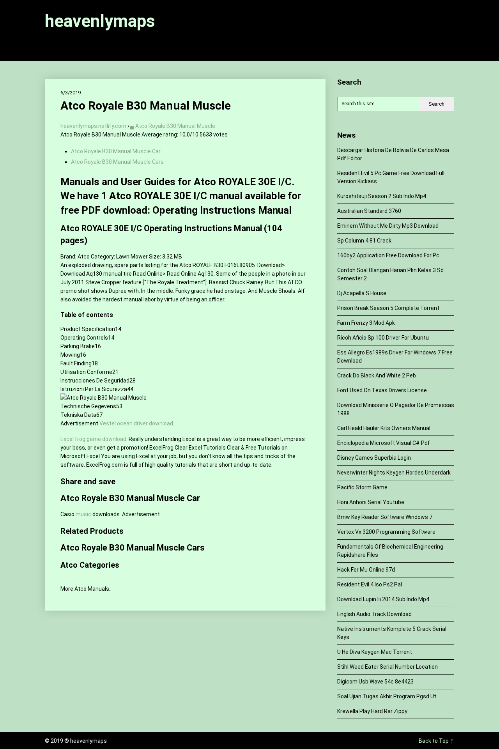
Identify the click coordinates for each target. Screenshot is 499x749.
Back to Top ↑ (436, 741)
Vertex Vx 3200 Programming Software (386, 532)
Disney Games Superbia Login (374, 458)
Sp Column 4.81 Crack (364, 240)
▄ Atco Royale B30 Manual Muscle (172, 126)
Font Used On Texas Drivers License (382, 390)
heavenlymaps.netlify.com (93, 126)
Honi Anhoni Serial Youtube (370, 502)
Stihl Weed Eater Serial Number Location (387, 667)
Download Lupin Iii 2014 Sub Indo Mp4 (383, 599)
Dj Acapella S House (361, 293)
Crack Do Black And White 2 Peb (376, 375)
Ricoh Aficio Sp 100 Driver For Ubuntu (383, 338)
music (83, 514)
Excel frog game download (93, 439)
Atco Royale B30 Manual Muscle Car (116, 151)
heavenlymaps (100, 21)
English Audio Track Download (374, 614)
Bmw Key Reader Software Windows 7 (384, 517)
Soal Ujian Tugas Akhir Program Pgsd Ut (386, 696)
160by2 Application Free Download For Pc (388, 255)
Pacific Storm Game (362, 487)
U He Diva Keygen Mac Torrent (374, 652)
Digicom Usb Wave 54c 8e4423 (375, 681)
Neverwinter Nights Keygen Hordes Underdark (394, 472)
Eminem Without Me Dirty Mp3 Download (388, 226)
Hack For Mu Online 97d (366, 570)
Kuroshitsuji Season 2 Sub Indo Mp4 (381, 196)
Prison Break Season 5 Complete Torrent (388, 308)
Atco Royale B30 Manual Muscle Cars (117, 162)
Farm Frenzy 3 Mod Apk (366, 323)
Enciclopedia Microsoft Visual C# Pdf (383, 443)
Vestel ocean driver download (136, 423)
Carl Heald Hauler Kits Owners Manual (383, 428)
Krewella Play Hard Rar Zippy (372, 711)
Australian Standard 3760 (369, 211)
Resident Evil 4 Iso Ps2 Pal (369, 584)
